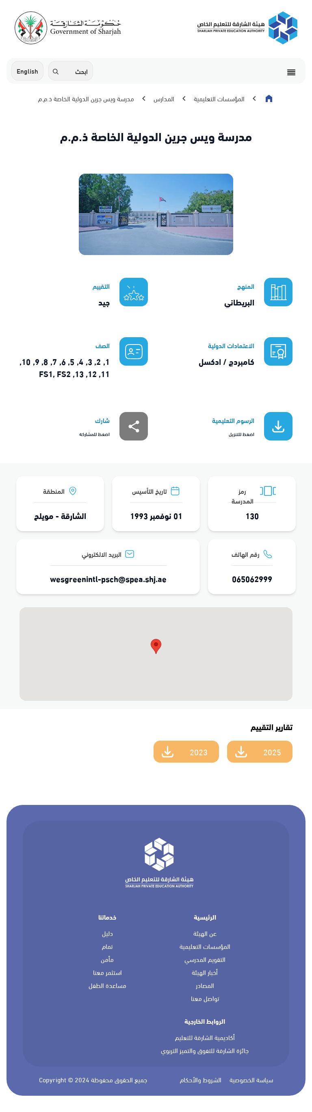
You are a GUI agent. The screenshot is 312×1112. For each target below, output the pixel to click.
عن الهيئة (205, 933)
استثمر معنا (107, 972)
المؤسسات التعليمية (205, 946)
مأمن (107, 959)
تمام (107, 946)
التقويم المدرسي (204, 959)
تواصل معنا (205, 998)
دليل (107, 933)
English (27, 70)
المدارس (164, 98)
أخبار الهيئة (205, 972)
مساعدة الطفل (107, 985)
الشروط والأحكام (200, 1080)
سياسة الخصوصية (251, 1080)
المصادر (205, 985)
